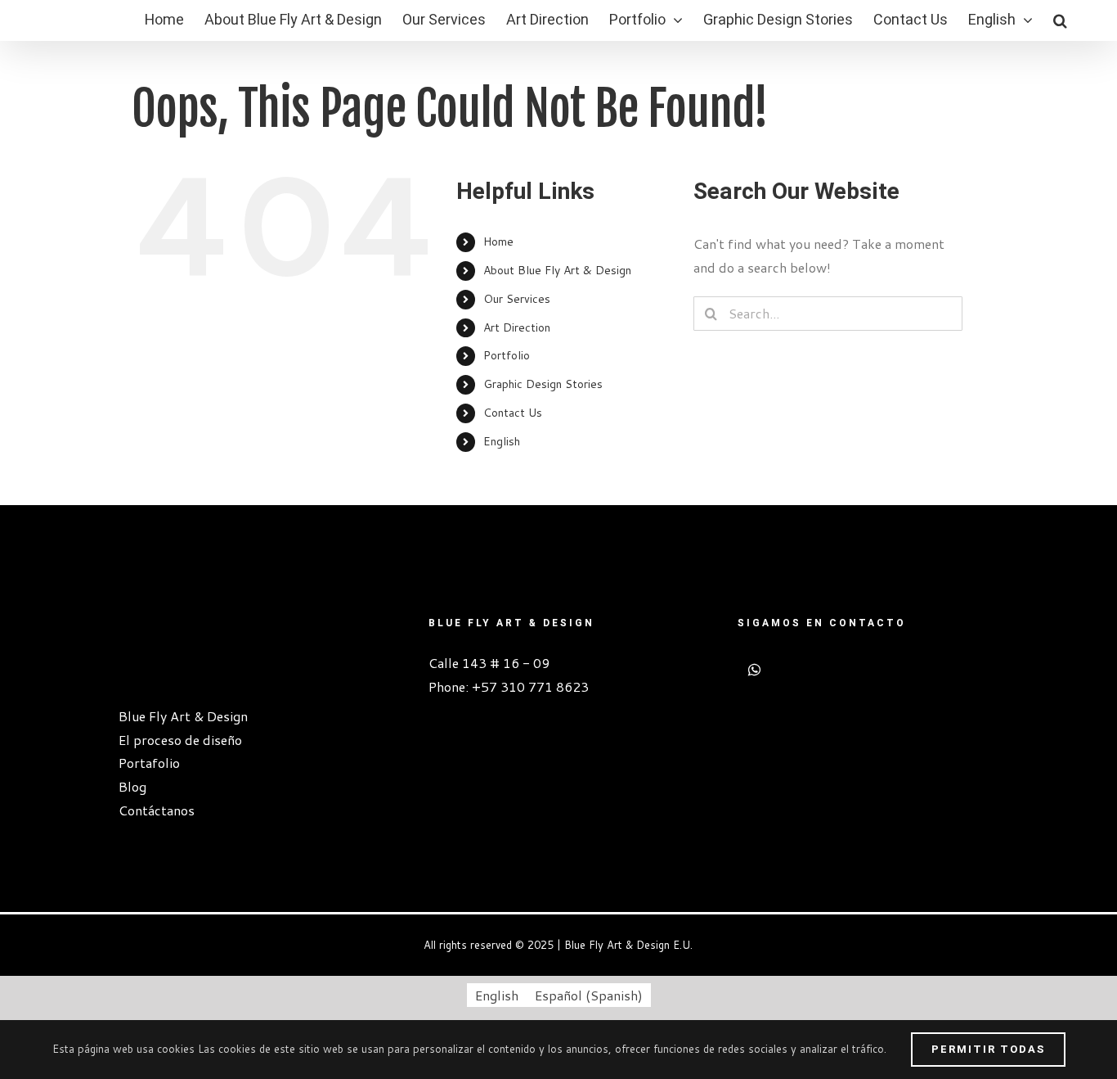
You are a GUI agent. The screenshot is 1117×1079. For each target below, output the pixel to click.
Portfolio (506, 355)
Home (498, 241)
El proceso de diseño (180, 739)
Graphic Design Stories (543, 384)
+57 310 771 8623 (530, 686)
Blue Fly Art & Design (183, 716)
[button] (1060, 20)
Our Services (516, 299)
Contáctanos (157, 810)
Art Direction (516, 327)
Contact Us (512, 412)
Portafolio (149, 762)
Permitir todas (988, 1049)
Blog (132, 786)
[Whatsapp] (754, 670)
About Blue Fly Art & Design (557, 270)
